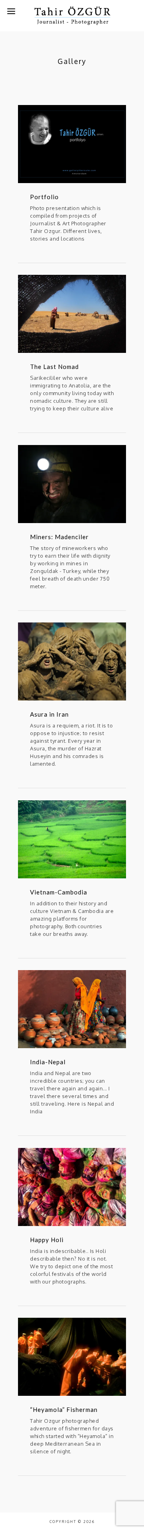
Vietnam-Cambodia (58, 892)
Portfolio (44, 196)
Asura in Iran (49, 714)
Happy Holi (47, 1239)
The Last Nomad (54, 366)
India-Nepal (48, 1061)
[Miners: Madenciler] (72, 484)
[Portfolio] (72, 144)
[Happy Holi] (72, 1187)
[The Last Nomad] (72, 314)
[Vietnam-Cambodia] (72, 839)
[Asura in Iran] (72, 661)
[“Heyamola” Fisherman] (72, 1357)
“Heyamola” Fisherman (64, 1409)
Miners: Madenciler (59, 536)
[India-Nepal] (72, 1009)
